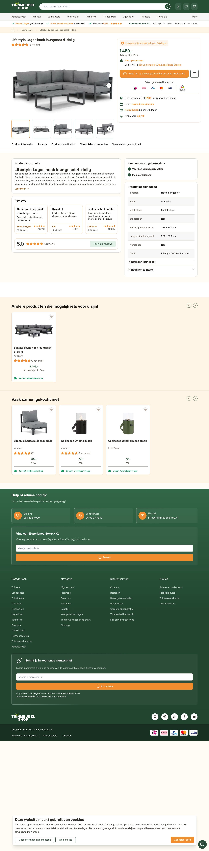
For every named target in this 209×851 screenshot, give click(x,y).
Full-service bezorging (122, 619)
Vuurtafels (16, 619)
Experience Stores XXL (140, 23)
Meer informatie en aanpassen (35, 839)
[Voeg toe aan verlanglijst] (194, 74)
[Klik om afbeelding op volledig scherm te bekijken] (62, 83)
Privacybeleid (67, 693)
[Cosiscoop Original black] (81, 422)
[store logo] (23, 5)
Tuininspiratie (159, 23)
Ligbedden (128, 16)
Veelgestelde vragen (72, 614)
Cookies (66, 735)
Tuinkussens (18, 630)
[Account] (178, 6)
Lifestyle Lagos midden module (33, 440)
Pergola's (162, 16)
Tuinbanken (109, 16)
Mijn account (68, 587)
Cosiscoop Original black (76, 440)
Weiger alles (65, 839)
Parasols (145, 16)
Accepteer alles (182, 839)
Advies (170, 23)
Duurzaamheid (167, 603)
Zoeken (107, 557)
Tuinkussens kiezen (170, 598)
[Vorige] (16, 85)
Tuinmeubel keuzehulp (122, 614)
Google (44, 696)
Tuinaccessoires (20, 635)
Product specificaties (63, 144)
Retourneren (116, 603)
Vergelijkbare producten (94, 144)
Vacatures (66, 603)
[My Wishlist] (186, 6)
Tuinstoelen (73, 16)
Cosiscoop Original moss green (127, 440)
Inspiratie (66, 592)
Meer (195, 16)
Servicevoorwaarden (26, 696)
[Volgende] (108, 85)
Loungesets (54, 16)
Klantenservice (191, 23)
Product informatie (22, 144)
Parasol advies (167, 592)
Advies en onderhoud (171, 587)
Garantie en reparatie (121, 608)
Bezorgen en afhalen (121, 598)
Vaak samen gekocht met (126, 144)
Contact (114, 587)
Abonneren (107, 686)
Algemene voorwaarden (24, 735)
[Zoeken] (167, 6)
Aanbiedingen (18, 16)
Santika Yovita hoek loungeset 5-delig (32, 349)
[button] (26, 45)
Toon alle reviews (103, 243)
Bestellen (115, 592)
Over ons (66, 598)
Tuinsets (36, 16)
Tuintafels (91, 16)
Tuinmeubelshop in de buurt (75, 619)
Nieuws (178, 23)
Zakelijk (65, 608)
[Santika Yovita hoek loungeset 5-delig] (34, 329)
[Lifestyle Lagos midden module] (34, 422)
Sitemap (65, 625)
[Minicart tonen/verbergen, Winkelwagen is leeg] (194, 6)
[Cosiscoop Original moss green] (128, 422)
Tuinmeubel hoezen (21, 641)
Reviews (42, 144)
